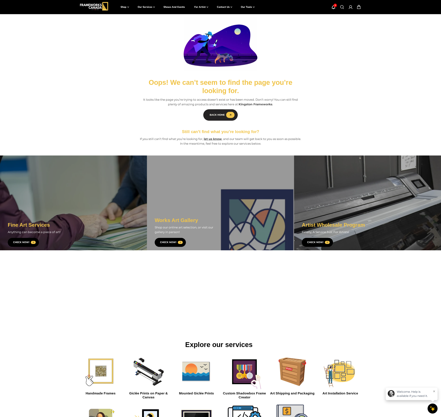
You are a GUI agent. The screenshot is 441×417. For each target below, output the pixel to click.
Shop (123, 7)
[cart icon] (359, 7)
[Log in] (350, 7)
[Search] (342, 7)
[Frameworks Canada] (93, 7)
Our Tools (246, 7)
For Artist (200, 7)
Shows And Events (174, 7)
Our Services (145, 7)
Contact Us (223, 7)
